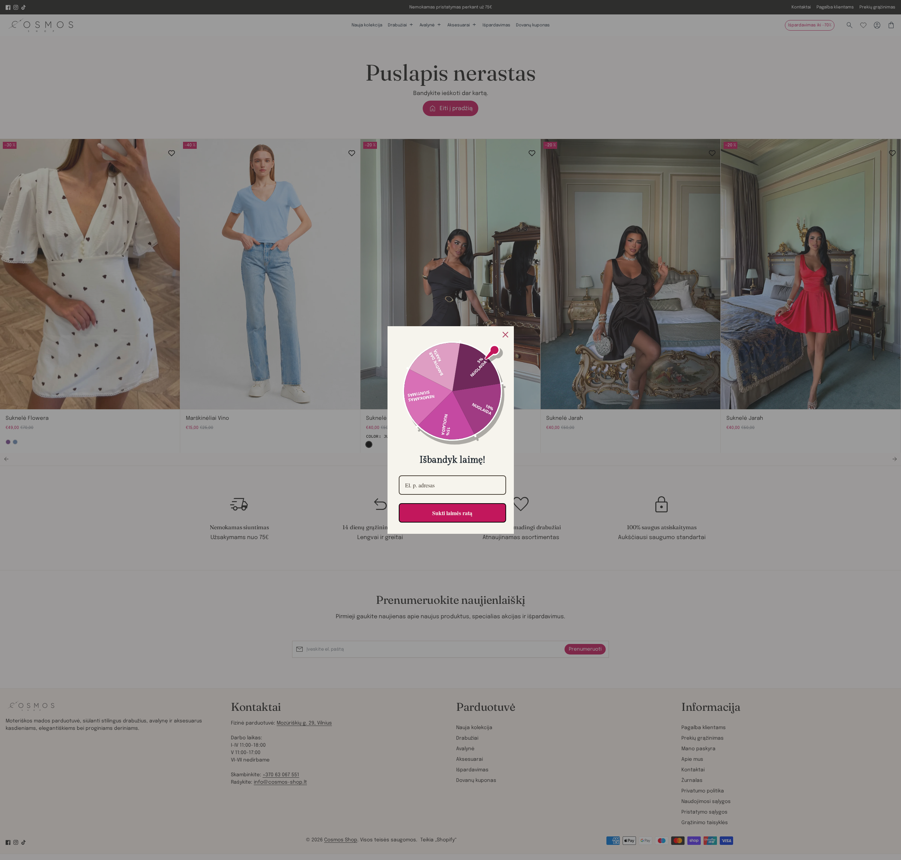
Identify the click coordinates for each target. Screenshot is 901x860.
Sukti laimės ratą (452, 513)
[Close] (505, 334)
